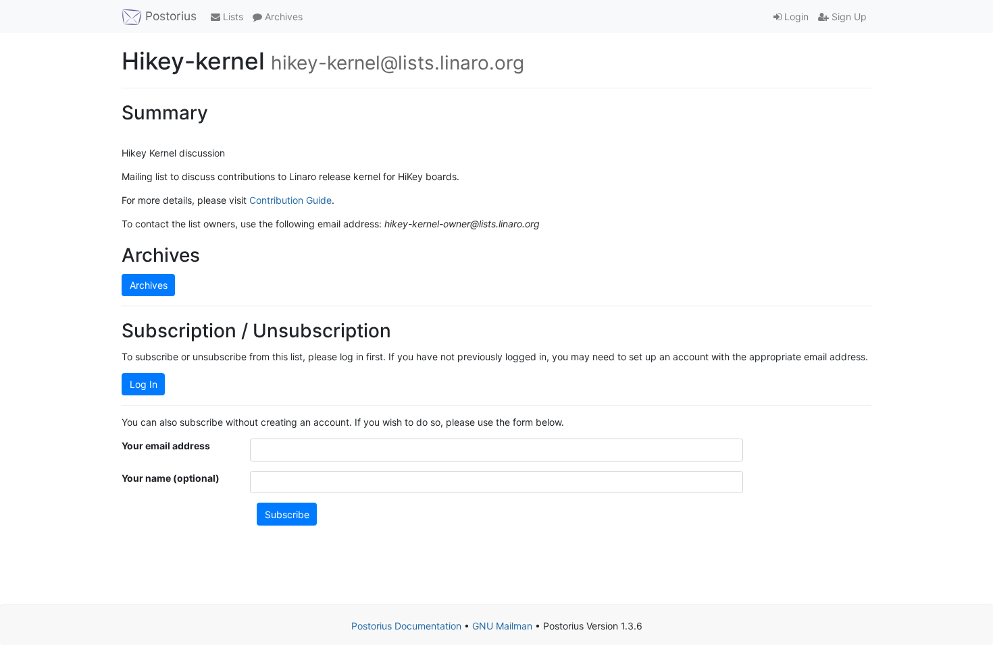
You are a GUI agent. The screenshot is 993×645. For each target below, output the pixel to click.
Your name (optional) (171, 478)
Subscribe (287, 514)
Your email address (166, 445)
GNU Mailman (502, 626)
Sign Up (848, 16)
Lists (231, 16)
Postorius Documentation (406, 626)
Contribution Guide (290, 200)
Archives (282, 16)
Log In (143, 384)
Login (795, 16)
